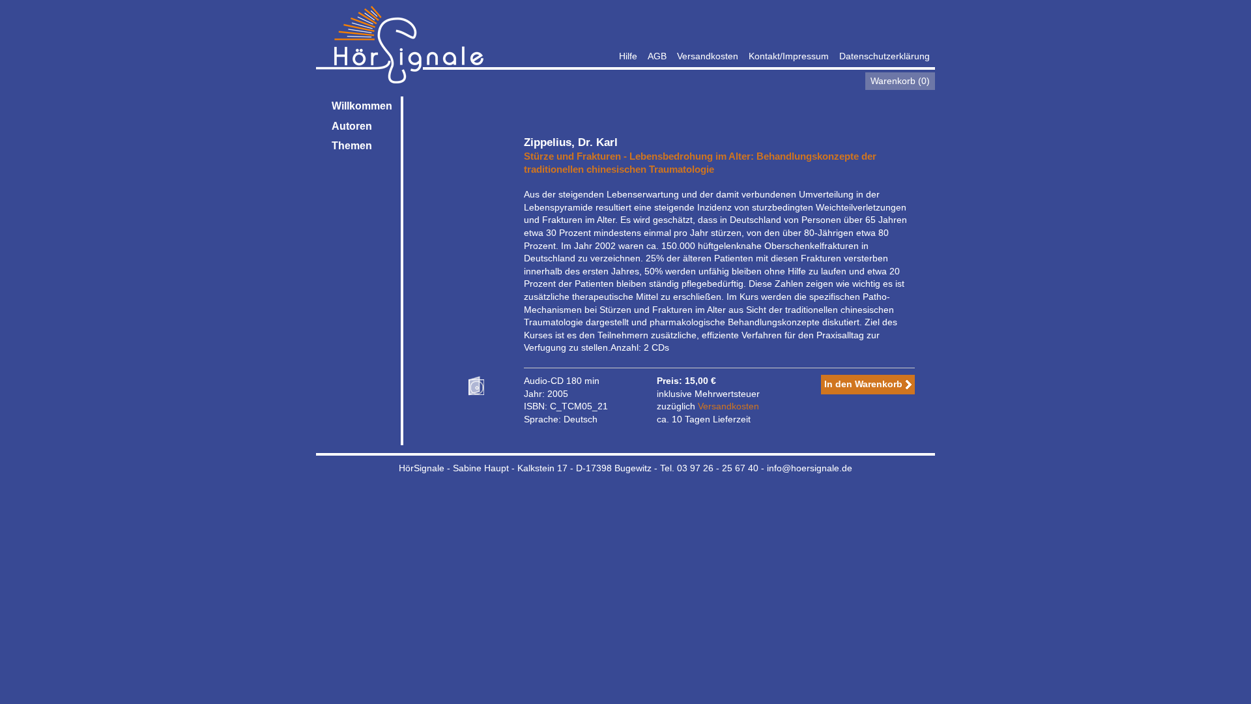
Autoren (352, 126)
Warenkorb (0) (900, 81)
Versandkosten (707, 56)
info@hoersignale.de (809, 468)
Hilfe (628, 56)
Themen (352, 145)
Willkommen (362, 105)
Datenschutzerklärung (884, 56)
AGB (657, 56)
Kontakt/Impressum (789, 56)
